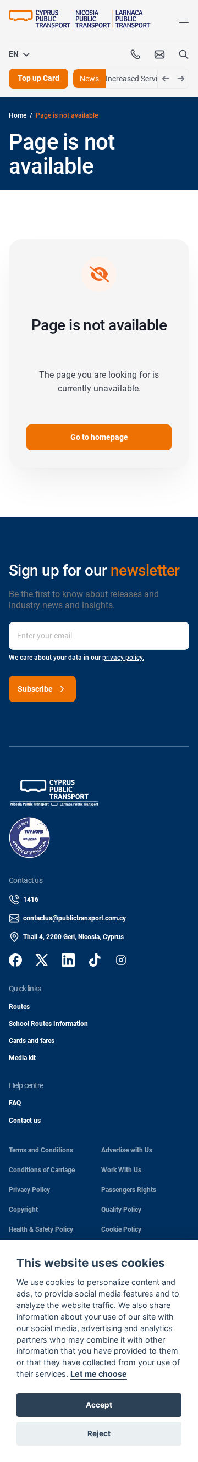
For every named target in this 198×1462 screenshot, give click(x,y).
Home (17, 115)
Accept (99, 1404)
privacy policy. (123, 657)
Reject (99, 1433)
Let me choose (98, 1373)
